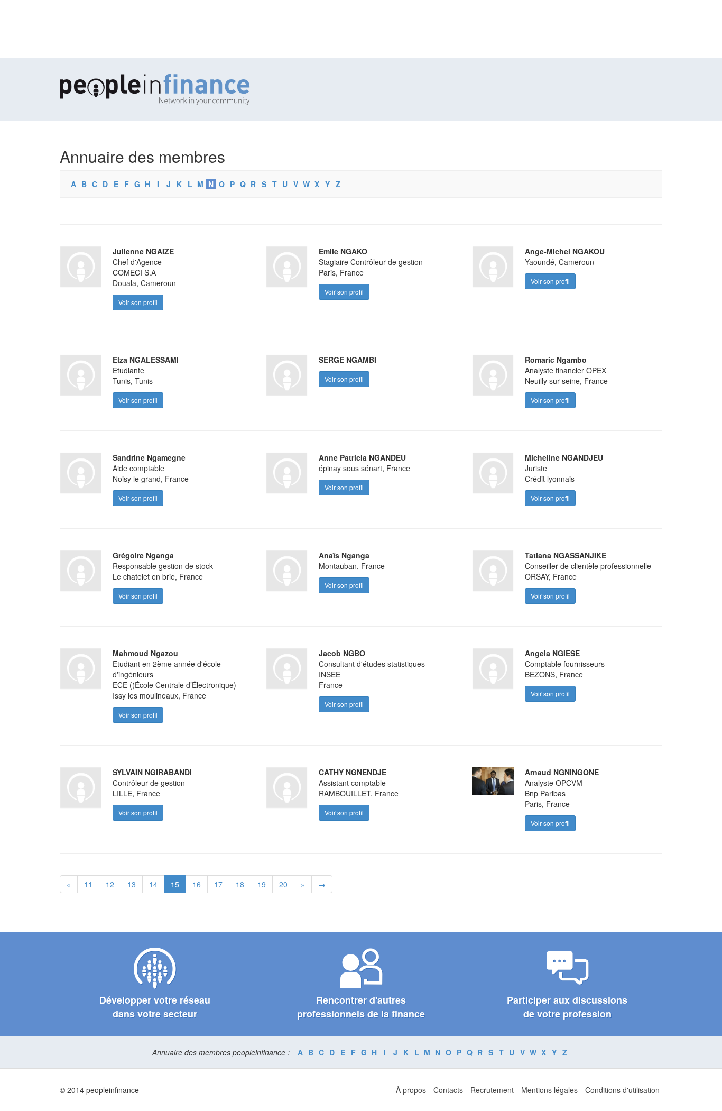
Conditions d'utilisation (622, 1090)
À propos (411, 1090)
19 (261, 884)
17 (218, 884)
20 (283, 884)
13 (131, 884)
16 (196, 884)
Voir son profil (138, 302)
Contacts (448, 1090)
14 (153, 884)
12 (110, 884)
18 (240, 884)
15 (175, 884)
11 (88, 884)
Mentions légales (549, 1090)
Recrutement (492, 1090)
